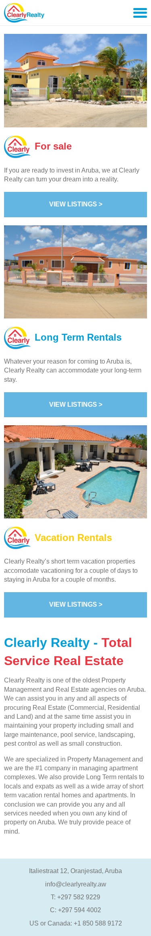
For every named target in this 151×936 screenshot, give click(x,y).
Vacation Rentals (73, 537)
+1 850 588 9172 (98, 923)
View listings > (75, 204)
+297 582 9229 (78, 897)
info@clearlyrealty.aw (75, 884)
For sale (53, 146)
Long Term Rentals (78, 337)
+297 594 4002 (79, 910)
